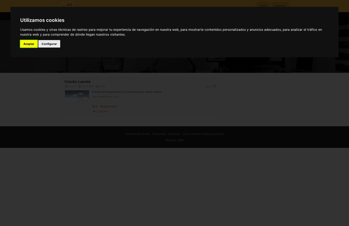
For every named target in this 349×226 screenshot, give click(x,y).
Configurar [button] (49, 44)
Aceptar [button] (28, 44)
